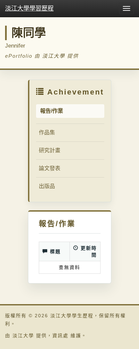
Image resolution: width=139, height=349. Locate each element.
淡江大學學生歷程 (71, 315)
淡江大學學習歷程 (29, 8)
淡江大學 (53, 56)
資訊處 (60, 335)
